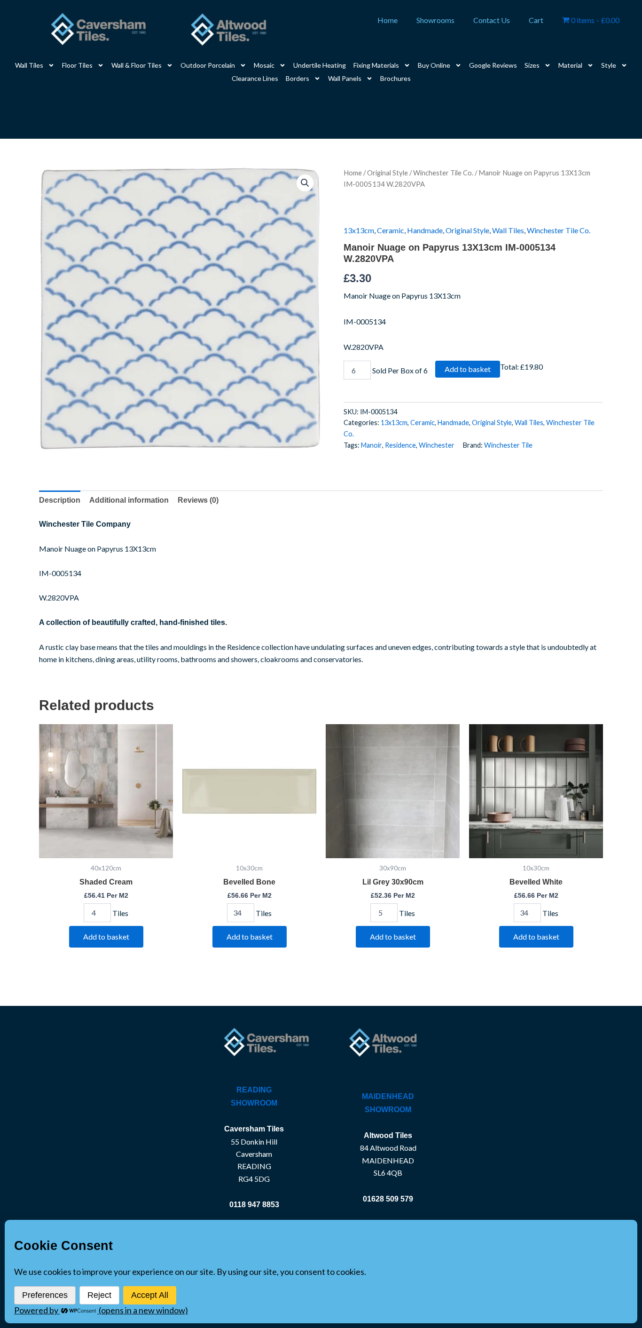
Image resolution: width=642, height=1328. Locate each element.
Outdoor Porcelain (207, 65)
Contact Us (491, 20)
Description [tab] (59, 500)
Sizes (532, 65)
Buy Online (434, 65)
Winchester (436, 445)
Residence (400, 445)
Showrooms (435, 20)
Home (387, 20)
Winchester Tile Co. (443, 172)
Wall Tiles (29, 65)
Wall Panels (344, 78)
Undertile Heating (319, 65)
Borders (297, 78)
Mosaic (264, 65)
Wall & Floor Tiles (136, 65)
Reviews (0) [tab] (198, 500)
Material (570, 65)
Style (608, 65)
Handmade (425, 230)
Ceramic (390, 230)
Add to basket (468, 368)
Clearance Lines (255, 78)
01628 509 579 (388, 1199)
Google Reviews (493, 65)
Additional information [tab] (129, 500)
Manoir (371, 445)
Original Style (387, 172)
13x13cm (359, 230)
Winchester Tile (508, 445)
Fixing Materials (376, 65)
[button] (305, 182)
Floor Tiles (77, 65)
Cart (536, 20)
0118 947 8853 (254, 1205)
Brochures (395, 78)
